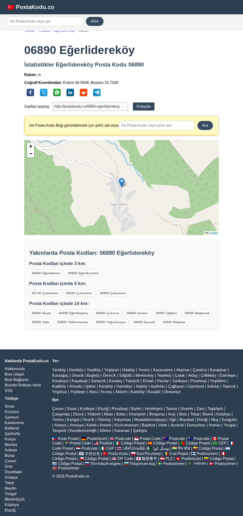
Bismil (208, 414)
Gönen (105, 431)
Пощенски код (142, 464)
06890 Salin (41, 322)
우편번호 (92, 454)
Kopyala (144, 106)
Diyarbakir (13, 472)
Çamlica (200, 370)
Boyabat (187, 420)
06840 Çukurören (79, 293)
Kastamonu (14, 423)
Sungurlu (229, 420)
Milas (108, 414)
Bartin (136, 409)
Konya (10, 439)
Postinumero (207, 454)
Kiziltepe (87, 409)
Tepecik (229, 386)
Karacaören (163, 370)
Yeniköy (59, 370)
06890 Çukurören (113, 293)
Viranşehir (137, 414)
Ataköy (141, 386)
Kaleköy (138, 392)
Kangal (73, 420)
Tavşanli (59, 431)
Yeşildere (218, 381)
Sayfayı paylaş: (37, 106)
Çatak (180, 375)
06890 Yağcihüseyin (111, 322)
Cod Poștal (178, 454)
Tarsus (171, 409)
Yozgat (10, 494)
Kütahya (12, 505)
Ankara (11, 450)
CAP (110, 448)
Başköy (93, 375)
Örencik (109, 375)
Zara (200, 409)
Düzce (78, 414)
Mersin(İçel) (14, 499)
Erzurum (12, 412)
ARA (95, 21)
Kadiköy (59, 386)
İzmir (9, 466)
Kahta (92, 425)
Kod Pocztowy (149, 454)
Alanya (60, 425)
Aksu (93, 392)
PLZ (169, 459)
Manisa (11, 445)
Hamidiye (124, 386)
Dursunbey (196, 425)
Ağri (172, 420)
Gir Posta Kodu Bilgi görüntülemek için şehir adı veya (74, 125)
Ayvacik (177, 425)
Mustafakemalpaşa (150, 420)
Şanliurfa (12, 434)
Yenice (144, 370)
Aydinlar (158, 386)
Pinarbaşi (199, 381)
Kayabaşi (80, 381)
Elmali (148, 381)
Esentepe (228, 375)
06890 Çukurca (107, 313)
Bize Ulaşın (14, 374)
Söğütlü (125, 375)
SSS (9, 391)
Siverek (186, 409)
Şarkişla (140, 431)
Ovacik (78, 375)
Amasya (76, 425)
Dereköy (76, 370)
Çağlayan (176, 386)
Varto (162, 425)
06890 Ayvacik (144, 322)
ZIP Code (125, 459)
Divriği (202, 420)
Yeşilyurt (111, 370)
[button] (122, 183)
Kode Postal (68, 439)
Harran (214, 425)
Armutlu (75, 386)
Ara (205, 125)
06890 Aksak (41, 313)
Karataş (115, 381)
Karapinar (218, 370)
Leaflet (213, 233)
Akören (121, 392)
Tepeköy (164, 375)
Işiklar (91, 386)
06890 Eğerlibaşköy (73, 313)
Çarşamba (61, 414)
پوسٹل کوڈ (161, 448)
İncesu (106, 392)
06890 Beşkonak (197, 313)
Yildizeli (94, 414)
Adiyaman (122, 420)
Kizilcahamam (127, 425)
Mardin (10, 488)
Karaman (122, 431)
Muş (214, 420)
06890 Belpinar (174, 322)
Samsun (12, 417)
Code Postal (62, 448)
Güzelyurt (196, 386)
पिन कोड (184, 448)
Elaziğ (10, 510)
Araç (172, 414)
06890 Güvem (137, 313)
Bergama (157, 414)
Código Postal (133, 443)
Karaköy (106, 386)
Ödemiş (104, 420)
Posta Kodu (118, 454)
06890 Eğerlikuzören (83, 273)
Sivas (9, 406)
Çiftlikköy (208, 375)
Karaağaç (60, 375)
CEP (222, 443)
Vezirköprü (154, 409)
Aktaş (192, 375)
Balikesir (12, 428)
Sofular (213, 386)
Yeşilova (59, 392)
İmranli (105, 425)
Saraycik (98, 381)
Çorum (10, 461)
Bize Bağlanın (16, 380)
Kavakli (154, 392)
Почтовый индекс (105, 464)
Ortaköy (128, 370)
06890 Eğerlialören (46, 273)
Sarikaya (179, 381)
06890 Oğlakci (166, 313)
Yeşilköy (94, 370)
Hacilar (163, 381)
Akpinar (182, 370)
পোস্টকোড (199, 464)
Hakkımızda (15, 369)
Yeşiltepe (78, 392)
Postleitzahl (97, 439)
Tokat (9, 483)
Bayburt (148, 425)
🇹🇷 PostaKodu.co (30, 7)
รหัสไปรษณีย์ (134, 448)
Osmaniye (172, 392)
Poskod (105, 443)
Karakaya (60, 381)
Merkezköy (145, 375)
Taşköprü (215, 409)
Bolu (183, 414)
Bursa (10, 455)
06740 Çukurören (45, 293)
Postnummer (174, 464)
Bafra (120, 414)
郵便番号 (149, 459)
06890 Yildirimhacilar (72, 322)
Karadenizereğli (83, 431)
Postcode (123, 439)
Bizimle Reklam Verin (23, 385)
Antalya (11, 477)
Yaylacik (132, 381)
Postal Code (150, 439)
